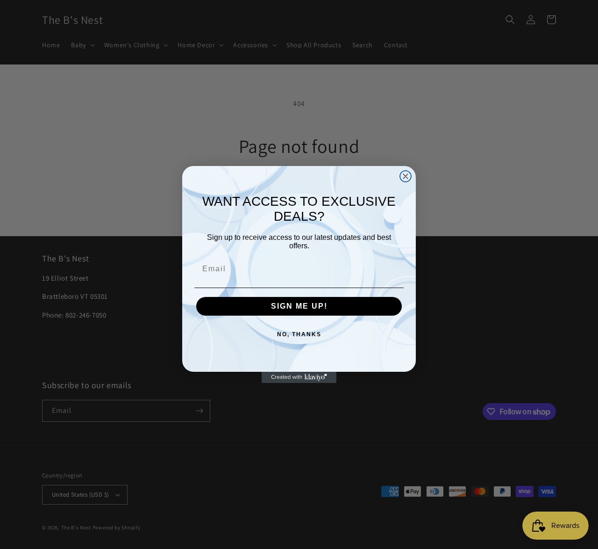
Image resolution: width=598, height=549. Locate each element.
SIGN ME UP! (299, 306)
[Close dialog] (405, 176)
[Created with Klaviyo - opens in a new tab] (299, 377)
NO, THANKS (299, 334)
